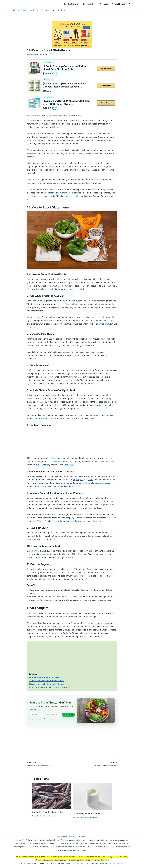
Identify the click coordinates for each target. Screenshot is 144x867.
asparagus (104, 483)
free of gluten (106, 324)
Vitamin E (31, 498)
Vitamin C (98, 501)
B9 (77, 479)
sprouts (38, 418)
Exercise (91, 569)
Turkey (94, 461)
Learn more (65, 863)
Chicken (45, 465)
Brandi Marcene (76, 115)
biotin (90, 479)
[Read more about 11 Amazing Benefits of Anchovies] (51, 796)
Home (16, 10)
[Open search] (129, 3)
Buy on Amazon (106, 68)
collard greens (56, 289)
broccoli (110, 415)
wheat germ (97, 521)
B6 (74, 479)
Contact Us (75, 863)
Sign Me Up (68, 715)
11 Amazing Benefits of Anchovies (47, 812)
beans (49, 486)
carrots (53, 418)
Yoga (42, 600)
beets (45, 418)
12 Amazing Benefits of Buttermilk (89, 813)
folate (93, 483)
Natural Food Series (64, 837)
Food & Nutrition (28, 10)
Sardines (110, 461)
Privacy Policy (105, 863)
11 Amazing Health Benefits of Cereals (46, 684)
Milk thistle (32, 339)
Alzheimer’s (65, 193)
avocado (67, 521)
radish (81, 289)
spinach (30, 418)
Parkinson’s (50, 193)
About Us (84, 863)
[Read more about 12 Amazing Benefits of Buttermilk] (92, 796)
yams (103, 415)
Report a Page (118, 863)
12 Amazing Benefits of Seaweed (44, 677)
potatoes (95, 415)
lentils (56, 486)
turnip (71, 289)
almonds (58, 521)
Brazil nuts (69, 465)
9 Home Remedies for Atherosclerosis (46, 680)
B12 (81, 479)
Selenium (57, 461)
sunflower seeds (79, 521)
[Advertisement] (72, 442)
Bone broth (32, 551)
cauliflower (43, 289)
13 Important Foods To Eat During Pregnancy (49, 687)
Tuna (38, 465)
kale (66, 289)
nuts (72, 486)
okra (44, 486)
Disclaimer (94, 863)
